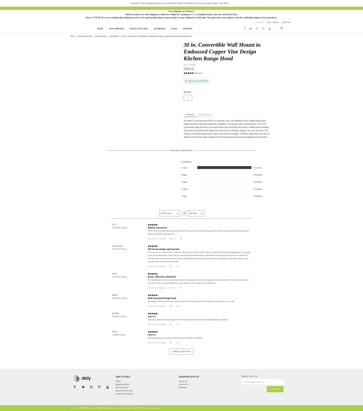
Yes (170, 266)
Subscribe (275, 389)
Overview (190, 114)
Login (269, 22)
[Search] (281, 28)
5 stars (184, 168)
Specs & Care (205, 114)
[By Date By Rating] (196, 213)
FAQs (118, 381)
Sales (174, 29)
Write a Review (181, 351)
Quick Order (286, 22)
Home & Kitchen (139, 29)
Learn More (223, 3)
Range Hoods (100, 36)
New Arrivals (116, 29)
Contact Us (183, 384)
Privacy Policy (122, 387)
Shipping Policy (123, 384)
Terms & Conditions (125, 394)
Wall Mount (114, 36)
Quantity (187, 92)
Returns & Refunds (124, 390)
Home (100, 29)
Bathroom (159, 29)
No (181, 238)
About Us (183, 381)
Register (276, 22)
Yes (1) (172, 238)
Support (187, 29)
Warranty (183, 387)
